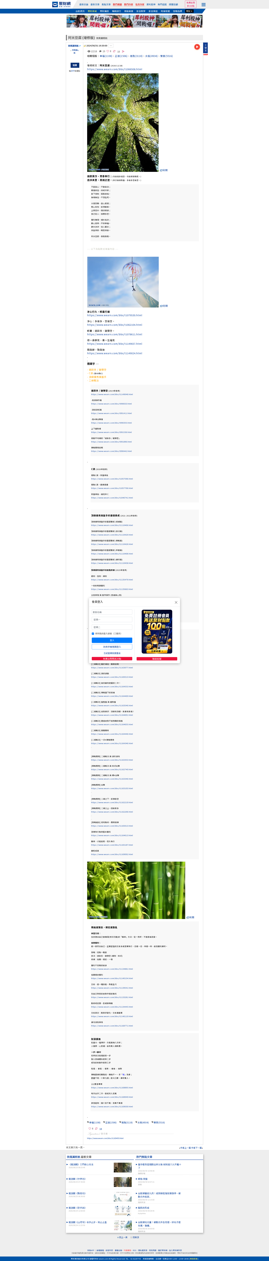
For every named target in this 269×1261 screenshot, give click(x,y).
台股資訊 (80, 11)
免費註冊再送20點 (112, 658)
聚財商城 (92, 11)
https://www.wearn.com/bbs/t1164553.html (112, 686)
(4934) (154, 56)
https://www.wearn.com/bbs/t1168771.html (112, 1025)
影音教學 (140, 11)
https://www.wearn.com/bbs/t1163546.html (112, 705)
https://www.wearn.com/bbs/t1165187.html (112, 845)
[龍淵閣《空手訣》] (122, 1211)
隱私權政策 (142, 1250)
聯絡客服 (156, 658)
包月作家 (139, 4)
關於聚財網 (162, 1250)
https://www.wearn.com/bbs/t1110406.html (112, 525)
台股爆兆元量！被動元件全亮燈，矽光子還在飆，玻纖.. (159, 1226)
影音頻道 (153, 11)
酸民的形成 (146, 1210)
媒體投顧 (173, 4)
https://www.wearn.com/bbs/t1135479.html (112, 579)
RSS (134, 1250)
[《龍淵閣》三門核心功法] (122, 1167)
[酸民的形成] (192, 1206)
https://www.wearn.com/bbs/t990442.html (111, 451)
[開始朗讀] (197, 47)
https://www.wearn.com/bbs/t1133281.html (112, 997)
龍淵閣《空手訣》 (78, 1209)
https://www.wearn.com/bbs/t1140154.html (112, 978)
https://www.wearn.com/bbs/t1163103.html (112, 788)
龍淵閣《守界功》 (78, 1180)
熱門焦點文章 (144, 1157)
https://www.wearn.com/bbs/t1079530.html (114, 315)
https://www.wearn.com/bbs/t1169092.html (112, 854)
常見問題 (152, 1250)
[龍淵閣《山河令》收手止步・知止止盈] (122, 1225)
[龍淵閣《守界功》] (122, 1182)
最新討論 (83, 4)
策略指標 (177, 11)
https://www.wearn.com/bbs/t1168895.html (112, 1087)
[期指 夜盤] (192, 1177)
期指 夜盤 (146, 1181)
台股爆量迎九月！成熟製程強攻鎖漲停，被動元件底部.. (159, 1198)
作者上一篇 (185, 1147)
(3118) (139, 56)
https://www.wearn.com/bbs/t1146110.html (112, 1016)
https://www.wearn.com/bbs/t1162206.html (112, 811)
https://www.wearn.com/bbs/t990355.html (111, 422)
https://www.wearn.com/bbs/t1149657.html (114, 343)
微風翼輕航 (101, 38)
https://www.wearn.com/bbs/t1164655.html (112, 724)
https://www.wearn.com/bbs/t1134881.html (112, 969)
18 (118, 51)
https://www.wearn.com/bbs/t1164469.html (112, 696)
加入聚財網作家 (175, 1250)
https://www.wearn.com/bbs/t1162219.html (112, 802)
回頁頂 (136, 1237)
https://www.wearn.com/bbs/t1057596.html (112, 478)
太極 (147, 56)
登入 (112, 640)
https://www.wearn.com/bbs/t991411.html (111, 413)
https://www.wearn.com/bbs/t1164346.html (112, 743)
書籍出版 (118, 1250)
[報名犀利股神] (134, 20)
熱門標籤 (117, 4)
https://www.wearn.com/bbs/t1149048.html (112, 394)
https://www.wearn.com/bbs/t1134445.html (112, 1006)
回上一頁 (123, 1237)
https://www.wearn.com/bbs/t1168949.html (112, 1097)
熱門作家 (128, 4)
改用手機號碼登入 (112, 646)
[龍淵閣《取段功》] (122, 1196)
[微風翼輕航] (75, 54)
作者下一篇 (196, 1147)
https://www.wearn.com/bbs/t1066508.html (114, 69)
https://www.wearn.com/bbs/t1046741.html (112, 497)
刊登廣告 (127, 1250)
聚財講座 (104, 11)
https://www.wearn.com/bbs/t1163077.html (112, 667)
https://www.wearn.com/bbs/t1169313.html (112, 677)
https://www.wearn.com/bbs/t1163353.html (112, 760)
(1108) (108, 56)
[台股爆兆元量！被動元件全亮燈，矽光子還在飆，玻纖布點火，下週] (192, 1220)
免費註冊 (190, 2)
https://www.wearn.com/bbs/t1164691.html (112, 715)
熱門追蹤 (162, 4)
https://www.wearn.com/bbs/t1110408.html (112, 553)
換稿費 (205, 54)
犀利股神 (151, 4)
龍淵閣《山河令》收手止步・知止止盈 (88, 1223)
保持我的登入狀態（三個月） (108, 633)
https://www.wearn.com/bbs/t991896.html (111, 441)
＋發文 (206, 47)
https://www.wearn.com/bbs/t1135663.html (112, 589)
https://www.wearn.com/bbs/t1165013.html (112, 825)
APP (73, 71)
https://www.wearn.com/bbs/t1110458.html (112, 563)
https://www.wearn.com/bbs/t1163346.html (112, 778)
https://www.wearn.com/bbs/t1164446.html (112, 734)
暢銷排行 (116, 11)
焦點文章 (106, 4)
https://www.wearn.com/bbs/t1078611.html (114, 334)
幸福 (102, 56)
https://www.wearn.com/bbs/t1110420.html (112, 534)
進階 (132, 56)
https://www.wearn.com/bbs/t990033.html (111, 403)
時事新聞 (165, 11)
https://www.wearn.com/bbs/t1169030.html (112, 1106)
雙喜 (162, 56)
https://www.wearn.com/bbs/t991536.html (111, 432)
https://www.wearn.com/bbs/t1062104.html (114, 324)
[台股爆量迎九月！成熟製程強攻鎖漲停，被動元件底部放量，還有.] (192, 1191)
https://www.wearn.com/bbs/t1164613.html (112, 835)
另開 (165, 170)
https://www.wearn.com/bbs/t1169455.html (105, 1138)
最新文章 (95, 4)
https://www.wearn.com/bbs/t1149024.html (114, 353)
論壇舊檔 (100, 1250)
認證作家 (109, 1250)
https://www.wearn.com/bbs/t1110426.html (112, 544)
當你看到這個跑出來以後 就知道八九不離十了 (159, 1169)
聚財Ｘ (189, 11)
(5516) (169, 56)
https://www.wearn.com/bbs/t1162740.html (112, 769)
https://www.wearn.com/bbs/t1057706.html (112, 488)
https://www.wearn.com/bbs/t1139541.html (112, 987)
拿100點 (190, 5)
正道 (117, 56)
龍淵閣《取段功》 (78, 1195)
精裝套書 (128, 11)
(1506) (113, 1122)
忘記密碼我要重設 (112, 653)
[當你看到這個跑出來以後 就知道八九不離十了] (192, 1162)
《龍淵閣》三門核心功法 (81, 1166)
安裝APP (91, 1250)
